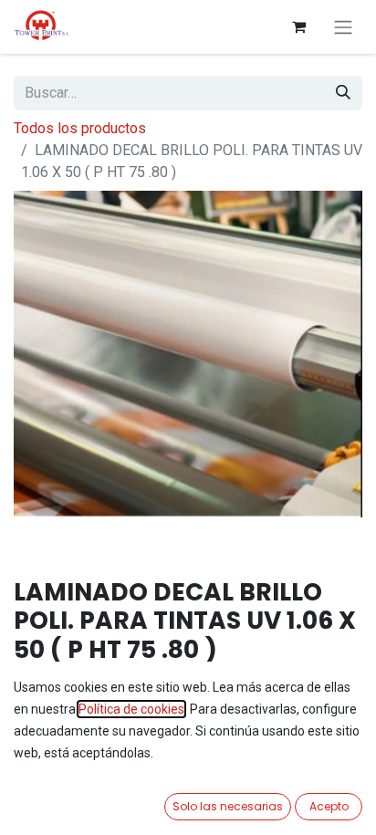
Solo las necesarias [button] (227, 806)
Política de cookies (131, 709)
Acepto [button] (329, 806)
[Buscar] (343, 93)
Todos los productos (80, 128)
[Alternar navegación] (343, 27)
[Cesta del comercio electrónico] (298, 26)
